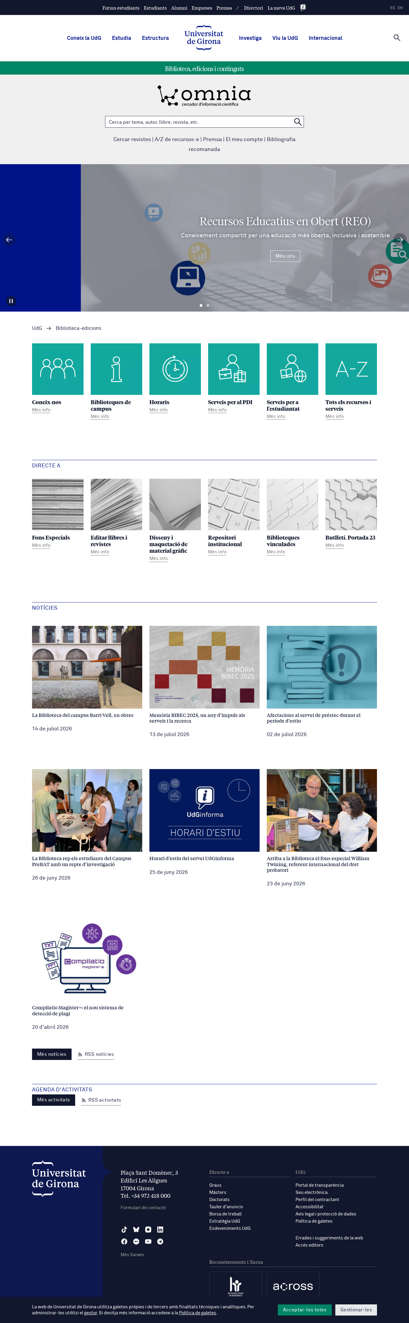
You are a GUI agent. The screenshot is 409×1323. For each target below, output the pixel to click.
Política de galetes (314, 1221)
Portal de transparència (320, 1185)
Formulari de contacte (143, 1208)
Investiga (250, 38)
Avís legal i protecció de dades (326, 1214)
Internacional (325, 38)
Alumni (179, 7)
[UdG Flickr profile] (136, 1241)
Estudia (121, 38)
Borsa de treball (225, 1214)
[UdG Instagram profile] (148, 1229)
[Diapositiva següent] (400, 239)
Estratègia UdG (224, 1221)
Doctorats (219, 1199)
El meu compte (244, 139)
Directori (253, 7)
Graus (215, 1185)
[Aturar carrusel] (11, 301)
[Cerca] (397, 38)
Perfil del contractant (317, 1199)
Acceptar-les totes (305, 1309)
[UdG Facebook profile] (124, 1241)
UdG (37, 328)
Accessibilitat (310, 1207)
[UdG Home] (203, 38)
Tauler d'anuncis (226, 1207)
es (392, 8)
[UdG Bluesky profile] (136, 1229)
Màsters (217, 1192)
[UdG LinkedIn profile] (160, 1229)
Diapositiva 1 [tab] (201, 305)
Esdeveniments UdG (230, 1228)
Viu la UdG (285, 38)
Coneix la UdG (84, 38)
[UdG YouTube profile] (148, 1241)
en (400, 8)
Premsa (224, 7)
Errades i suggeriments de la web (329, 1238)
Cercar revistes (132, 139)
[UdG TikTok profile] (124, 1229)
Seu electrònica (312, 1192)
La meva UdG (281, 7)
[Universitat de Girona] (59, 1180)
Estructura (155, 38)
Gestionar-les (356, 1309)
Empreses (202, 7)
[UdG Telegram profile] (160, 1241)
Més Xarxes (132, 1255)
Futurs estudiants (121, 7)
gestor (90, 1313)
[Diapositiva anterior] (9, 239)
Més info (204, 256)
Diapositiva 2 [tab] (208, 305)
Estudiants (155, 7)
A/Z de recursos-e (177, 139)
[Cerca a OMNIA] (298, 122)
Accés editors (309, 1245)
